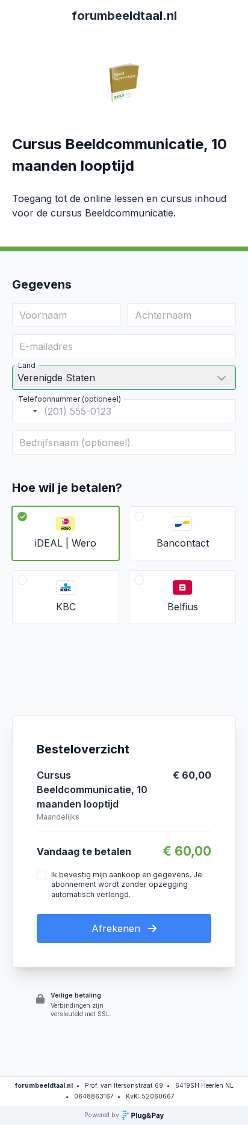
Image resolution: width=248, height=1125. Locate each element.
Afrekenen (117, 928)
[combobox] (26, 411)
